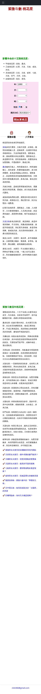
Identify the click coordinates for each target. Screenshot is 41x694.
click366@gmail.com (20, 688)
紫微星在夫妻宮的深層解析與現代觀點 (20, 450)
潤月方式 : (15, 112)
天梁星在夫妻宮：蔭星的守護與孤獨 (19, 463)
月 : (15, 90)
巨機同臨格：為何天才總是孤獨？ (19, 495)
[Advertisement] (20, 33)
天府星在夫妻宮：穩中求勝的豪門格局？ (21, 454)
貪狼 (4, 147)
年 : (15, 84)
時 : (15, 101)
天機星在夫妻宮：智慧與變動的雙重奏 (20, 459)
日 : (15, 95)
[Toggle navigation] (3, 3)
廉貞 (4, 166)
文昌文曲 (6, 221)
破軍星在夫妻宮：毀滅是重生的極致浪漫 (21, 475)
